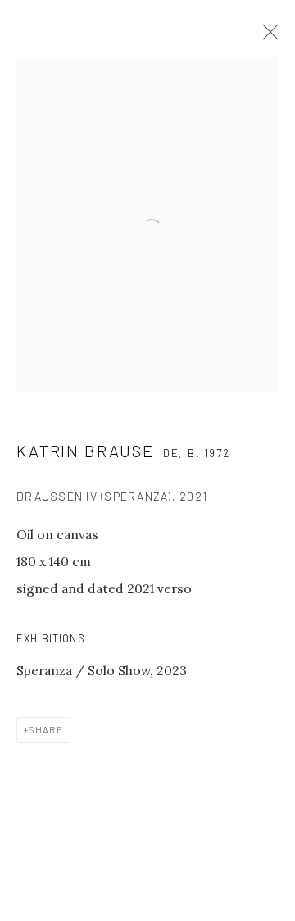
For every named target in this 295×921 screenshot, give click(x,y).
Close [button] (266, 37)
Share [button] (46, 729)
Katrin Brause (85, 451)
